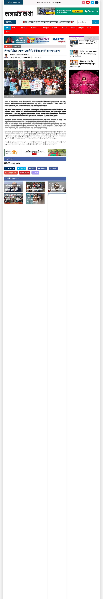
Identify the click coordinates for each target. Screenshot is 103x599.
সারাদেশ (55, 28)
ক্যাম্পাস (64, 28)
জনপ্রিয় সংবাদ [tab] (91, 38)
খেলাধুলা (81, 28)
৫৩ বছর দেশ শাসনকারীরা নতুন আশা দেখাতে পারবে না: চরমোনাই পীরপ (56, 186)
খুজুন (95, 22)
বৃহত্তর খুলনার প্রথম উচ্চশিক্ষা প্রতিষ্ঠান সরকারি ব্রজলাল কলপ (35, 187)
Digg (32, 168)
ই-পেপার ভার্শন (14, 2)
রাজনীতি (24, 28)
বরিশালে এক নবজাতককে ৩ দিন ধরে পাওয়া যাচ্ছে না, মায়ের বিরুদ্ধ (83, 53)
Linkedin (43, 168)
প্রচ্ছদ (7, 28)
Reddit (54, 168)
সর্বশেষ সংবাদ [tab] (76, 38)
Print (36, 173)
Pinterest (25, 173)
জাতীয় (14, 28)
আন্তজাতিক (34, 28)
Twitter (22, 168)
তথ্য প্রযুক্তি (45, 28)
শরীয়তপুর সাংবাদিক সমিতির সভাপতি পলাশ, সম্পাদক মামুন (83, 64)
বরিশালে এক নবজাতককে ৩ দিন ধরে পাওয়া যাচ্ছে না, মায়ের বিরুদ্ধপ (35, 198)
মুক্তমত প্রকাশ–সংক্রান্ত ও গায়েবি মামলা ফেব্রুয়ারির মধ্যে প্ (83, 43)
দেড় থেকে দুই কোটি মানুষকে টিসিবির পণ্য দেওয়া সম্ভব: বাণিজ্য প (13, 198)
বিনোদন (72, 28)
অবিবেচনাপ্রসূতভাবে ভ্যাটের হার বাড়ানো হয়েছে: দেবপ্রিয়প (12, 187)
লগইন (8, 32)
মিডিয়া (89, 28)
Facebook (10, 168)
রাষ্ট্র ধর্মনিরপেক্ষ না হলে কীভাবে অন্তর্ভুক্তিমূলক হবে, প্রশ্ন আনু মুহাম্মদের (42, 22)
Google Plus (12, 173)
